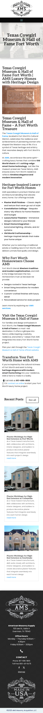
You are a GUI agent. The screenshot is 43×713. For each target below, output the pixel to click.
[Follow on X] (24, 667)
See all (32, 400)
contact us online (16, 383)
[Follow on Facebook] (19, 667)
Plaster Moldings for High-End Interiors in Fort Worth (20, 438)
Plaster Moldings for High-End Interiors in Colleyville (20, 497)
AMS (7, 157)
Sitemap (21, 672)
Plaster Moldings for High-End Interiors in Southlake (20, 557)
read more (11, 458)
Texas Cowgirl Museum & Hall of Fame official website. (21, 348)
